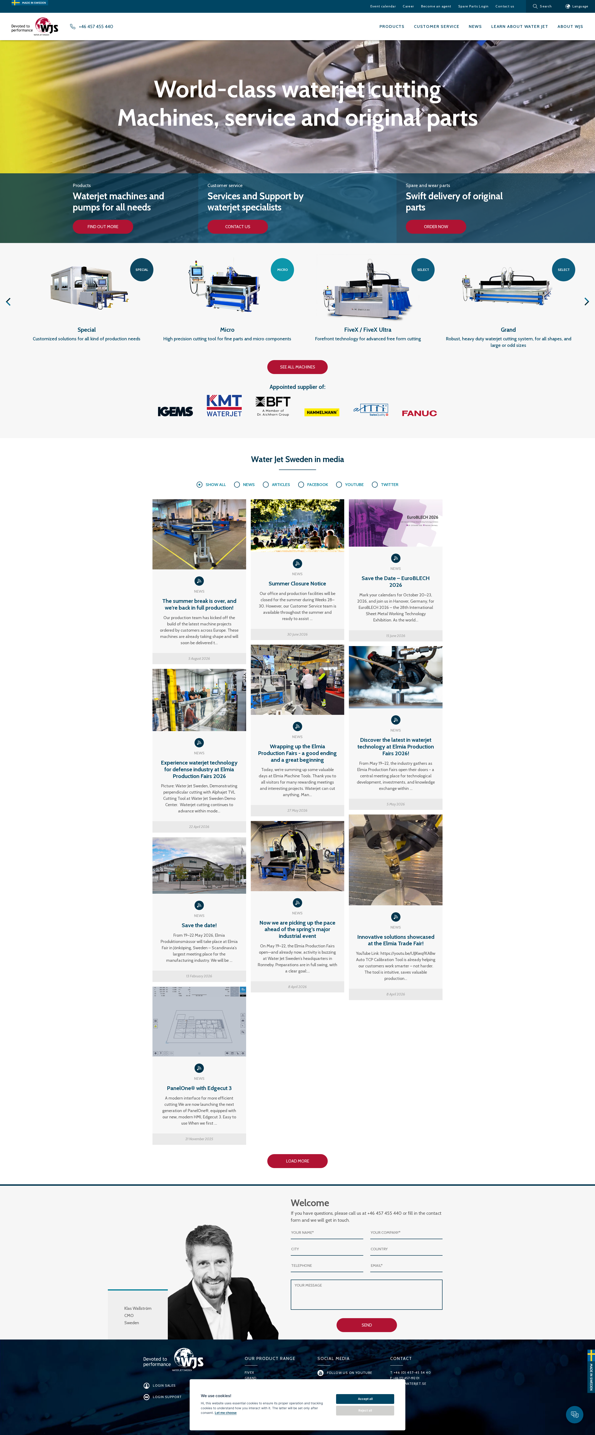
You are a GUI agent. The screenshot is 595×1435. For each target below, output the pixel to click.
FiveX (249, 1372)
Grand (251, 1378)
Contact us (505, 6)
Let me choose (226, 1413)
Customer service (436, 26)
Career (408, 6)
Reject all (365, 1410)
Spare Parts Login (473, 6)
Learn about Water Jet (519, 26)
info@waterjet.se (409, 1384)
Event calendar (383, 6)
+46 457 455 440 (96, 26)
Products (392, 26)
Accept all (365, 1399)
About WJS (570, 26)
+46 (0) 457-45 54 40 (412, 1372)
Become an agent (436, 6)
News (475, 26)
